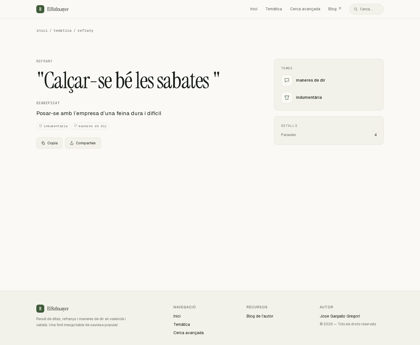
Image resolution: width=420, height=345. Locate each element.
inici (42, 30)
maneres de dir (93, 126)
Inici (253, 8)
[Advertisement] (146, 195)
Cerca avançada (305, 8)
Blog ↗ (334, 8)
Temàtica (273, 8)
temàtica (62, 30)
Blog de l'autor (260, 316)
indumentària (56, 126)
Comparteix (86, 143)
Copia (52, 143)
